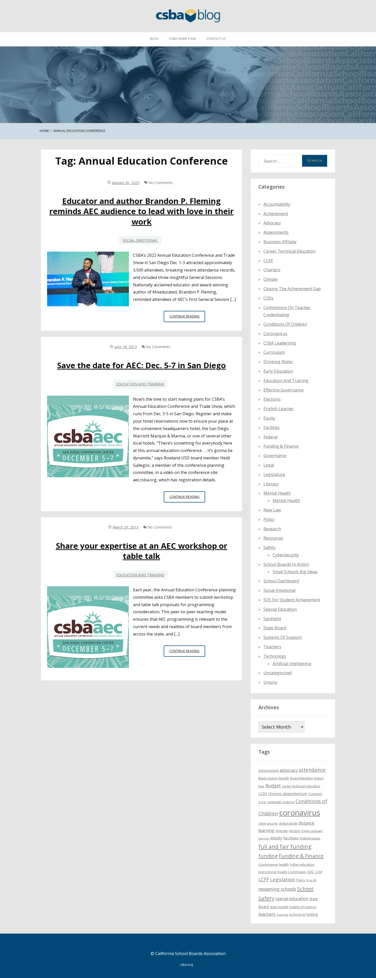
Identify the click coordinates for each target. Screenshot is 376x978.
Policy (268, 519)
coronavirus (299, 813)
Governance (274, 455)
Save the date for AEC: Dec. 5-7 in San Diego (141, 365)
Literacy (271, 484)
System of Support (302, 907)
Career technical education (289, 251)
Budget (273, 786)
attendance (312, 770)
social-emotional (140, 240)
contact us (216, 38)
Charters (271, 270)
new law (272, 510)
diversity (281, 831)
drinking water (278, 361)
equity (269, 418)
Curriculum (274, 352)
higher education (302, 864)
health (284, 864)
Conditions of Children (285, 324)
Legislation (282, 879)
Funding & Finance (280, 446)
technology (297, 914)
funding (268, 855)
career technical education (301, 786)
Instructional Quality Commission (282, 872)
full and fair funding (284, 846)
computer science (280, 802)
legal (268, 465)
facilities (271, 427)
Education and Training (140, 384)
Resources (273, 538)
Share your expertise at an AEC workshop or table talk (141, 550)
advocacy (289, 770)
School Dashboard (281, 581)
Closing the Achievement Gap (292, 288)
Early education (278, 371)
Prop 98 (311, 880)
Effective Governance (283, 390)
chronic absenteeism (287, 793)
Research (272, 529)
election (294, 831)
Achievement (275, 213)
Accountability (276, 204)
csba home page (182, 38)
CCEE (268, 260)
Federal (270, 437)
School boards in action (286, 564)
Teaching (282, 914)
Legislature (274, 474)
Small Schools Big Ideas (295, 571)
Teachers (272, 647)
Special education (280, 609)
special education (291, 898)
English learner (278, 408)
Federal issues (310, 838)
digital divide (288, 823)
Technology (274, 656)
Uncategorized (277, 673)
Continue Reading (187, 318)
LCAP (319, 872)
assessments (276, 232)
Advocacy (272, 223)
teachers (266, 914)
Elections (272, 399)
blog (154, 38)
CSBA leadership (279, 343)
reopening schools (277, 889)
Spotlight (272, 618)
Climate (270, 279)
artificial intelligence (292, 663)
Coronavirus (275, 333)
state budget (279, 907)
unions (270, 682)
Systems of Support (282, 637)
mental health (277, 493)
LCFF (263, 879)
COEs (268, 298)
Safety (269, 547)
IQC (310, 871)
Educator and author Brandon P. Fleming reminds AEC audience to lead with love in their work (141, 211)
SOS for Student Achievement (291, 600)
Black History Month (273, 778)
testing (312, 914)
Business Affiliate (279, 241)
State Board (274, 628)
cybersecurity (286, 555)
